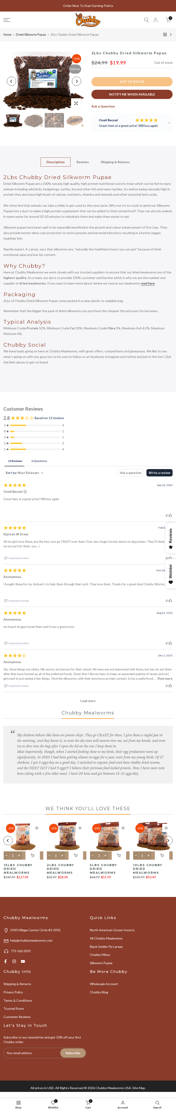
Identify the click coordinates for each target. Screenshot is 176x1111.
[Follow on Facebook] (5, 961)
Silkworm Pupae (101, 963)
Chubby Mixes (100, 955)
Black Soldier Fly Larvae (106, 947)
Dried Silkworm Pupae (31, 34)
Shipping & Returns (115, 162)
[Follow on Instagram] (14, 961)
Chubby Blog (99, 992)
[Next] (76, 81)
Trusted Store (13, 1008)
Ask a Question (103, 106)
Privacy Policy (13, 992)
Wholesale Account (104, 984)
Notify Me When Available (132, 94)
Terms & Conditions (17, 1000)
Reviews (83, 162)
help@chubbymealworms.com (31, 940)
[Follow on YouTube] (23, 961)
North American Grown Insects (112, 930)
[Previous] (11, 81)
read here (148, 283)
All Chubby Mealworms (106, 938)
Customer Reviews (17, 1017)
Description (56, 162)
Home (7, 34)
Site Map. (139, 1088)
